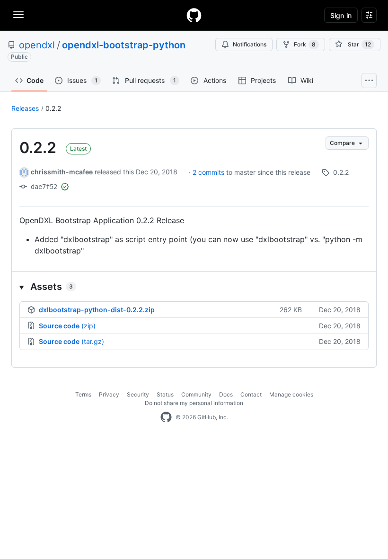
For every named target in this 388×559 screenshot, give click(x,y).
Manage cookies (291, 394)
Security (138, 394)
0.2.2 (53, 108)
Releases (25, 108)
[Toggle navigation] (18, 15)
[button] (194, 287)
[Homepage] (194, 15)
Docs (226, 394)
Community (196, 394)
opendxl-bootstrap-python (123, 45)
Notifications (249, 44)
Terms (83, 394)
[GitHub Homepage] (166, 417)
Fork (305, 44)
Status (165, 394)
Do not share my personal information (194, 402)
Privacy (109, 394)
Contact (251, 394)
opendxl (37, 45)
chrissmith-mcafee (62, 172)
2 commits (209, 172)
